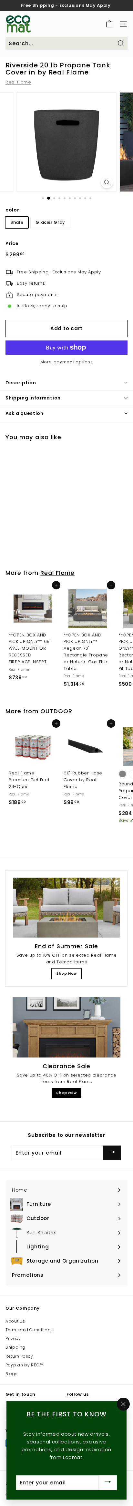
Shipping (15, 1347)
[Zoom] (107, 182)
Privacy (13, 1338)
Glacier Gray (50, 222)
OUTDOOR (56, 711)
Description (20, 382)
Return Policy (19, 1356)
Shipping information (33, 398)
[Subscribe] (112, 1153)
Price (11, 243)
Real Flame (18, 82)
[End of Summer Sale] (66, 908)
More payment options (66, 362)
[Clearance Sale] (66, 1027)
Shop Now (66, 973)
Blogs (11, 1373)
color (12, 210)
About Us (15, 1321)
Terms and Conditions (29, 1330)
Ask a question (24, 413)
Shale (16, 222)
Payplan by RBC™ (24, 1365)
